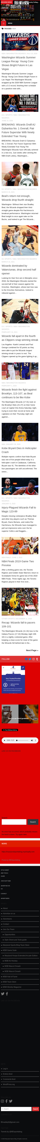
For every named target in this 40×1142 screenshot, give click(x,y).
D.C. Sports (7, 115)
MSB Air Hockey (11, 961)
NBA (3, 53)
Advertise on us (9, 913)
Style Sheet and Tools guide (5, 873)
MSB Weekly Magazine (12, 987)
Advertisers (5, 898)
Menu (10, 23)
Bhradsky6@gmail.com (10, 1122)
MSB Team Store (9, 982)
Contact (4, 893)
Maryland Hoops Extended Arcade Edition (21, 956)
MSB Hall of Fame (10, 977)
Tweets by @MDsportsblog (11, 1132)
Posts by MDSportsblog (11, 860)
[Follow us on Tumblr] (37, 659)
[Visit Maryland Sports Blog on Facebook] (7, 994)
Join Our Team (6, 881)
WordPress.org (9, 1084)
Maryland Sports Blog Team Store (16, 945)
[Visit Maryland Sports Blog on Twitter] (2, 994)
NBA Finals (6, 557)
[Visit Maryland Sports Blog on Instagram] (2, 1102)
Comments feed (9, 1079)
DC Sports (6, 189)
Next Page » (32, 650)
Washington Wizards (16, 53)
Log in (5, 1069)
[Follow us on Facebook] (26, 659)
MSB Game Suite (10, 950)
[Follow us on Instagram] (33, 659)
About (5, 908)
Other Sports (8, 619)
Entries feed (7, 1074)
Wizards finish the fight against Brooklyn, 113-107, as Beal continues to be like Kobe (19, 393)
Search (4, 818)
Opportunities (10, 935)
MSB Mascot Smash (13, 966)
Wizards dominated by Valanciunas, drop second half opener (19, 269)
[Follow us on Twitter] (30, 659)
